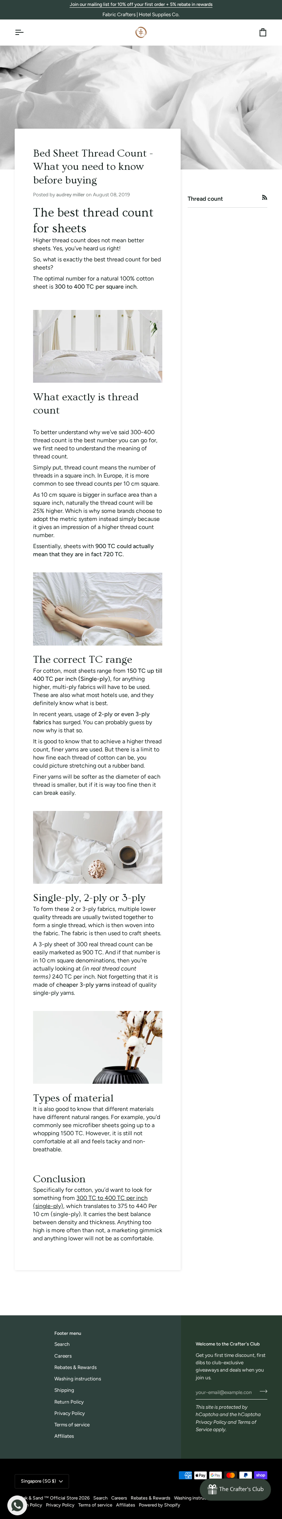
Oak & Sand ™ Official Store (48, 1498)
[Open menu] (26, 32)
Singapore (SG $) (38, 1481)
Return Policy (69, 1402)
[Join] (261, 1391)
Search (62, 1344)
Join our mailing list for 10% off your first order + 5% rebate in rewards (141, 4)
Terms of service (72, 1424)
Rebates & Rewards (75, 1367)
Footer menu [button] (67, 1333)
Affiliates (64, 1436)
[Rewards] (235, 1490)
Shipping (64, 1390)
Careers (63, 1356)
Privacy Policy (211, 1422)
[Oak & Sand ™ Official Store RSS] (264, 197)
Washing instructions (77, 1379)
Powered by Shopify (159, 1505)
